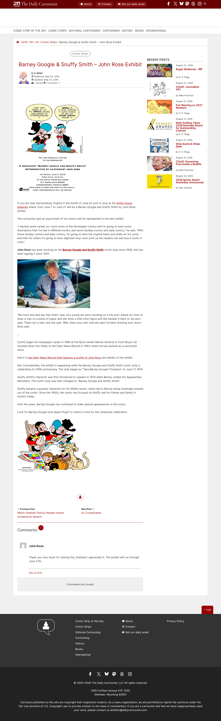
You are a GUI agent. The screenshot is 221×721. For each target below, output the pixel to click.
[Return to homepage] (47, 640)
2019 (24, 42)
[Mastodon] (187, 4)
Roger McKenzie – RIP (189, 69)
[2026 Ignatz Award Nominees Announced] (159, 181)
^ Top (207, 610)
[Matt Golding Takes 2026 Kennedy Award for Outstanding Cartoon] (159, 124)
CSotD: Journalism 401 (187, 88)
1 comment (52, 83)
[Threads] (193, 4)
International (156, 30)
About (87, 4)
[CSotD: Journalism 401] (159, 89)
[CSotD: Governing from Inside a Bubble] (159, 164)
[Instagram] (200, 4)
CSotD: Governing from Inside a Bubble (188, 163)
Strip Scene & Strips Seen (188, 145)
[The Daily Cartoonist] (35, 4)
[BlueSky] (181, 4)
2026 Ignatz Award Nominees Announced (190, 181)
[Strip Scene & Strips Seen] (159, 146)
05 (31, 42)
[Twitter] (175, 4)
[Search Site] (206, 4)
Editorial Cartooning (84, 30)
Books (139, 30)
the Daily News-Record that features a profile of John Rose (64, 357)
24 (37, 42)
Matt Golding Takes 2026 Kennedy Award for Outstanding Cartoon (189, 126)
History (127, 30)
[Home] (17, 42)
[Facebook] (169, 4)
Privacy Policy (175, 621)
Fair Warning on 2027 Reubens (189, 106)
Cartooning (111, 30)
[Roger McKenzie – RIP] (159, 71)
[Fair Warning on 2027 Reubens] (159, 107)
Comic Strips (57, 30)
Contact (106, 4)
